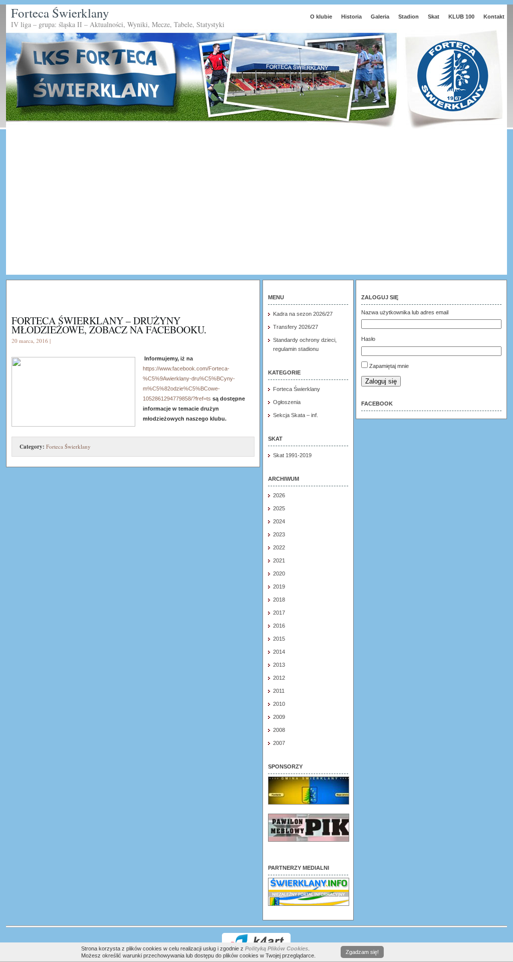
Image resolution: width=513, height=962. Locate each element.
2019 (279, 587)
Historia (351, 17)
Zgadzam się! (362, 952)
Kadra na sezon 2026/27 (303, 314)
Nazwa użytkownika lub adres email (404, 312)
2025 (279, 508)
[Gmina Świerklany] (308, 803)
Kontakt (493, 17)
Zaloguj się (381, 381)
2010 (279, 704)
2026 (279, 495)
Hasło (368, 339)
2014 (279, 652)
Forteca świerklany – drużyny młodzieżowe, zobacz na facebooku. (109, 325)
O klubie (321, 17)
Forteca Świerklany (60, 13)
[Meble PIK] (308, 840)
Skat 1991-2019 (292, 455)
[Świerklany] (308, 904)
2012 (279, 678)
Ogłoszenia (287, 402)
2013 (279, 665)
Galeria (380, 17)
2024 (279, 521)
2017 (279, 613)
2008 (279, 730)
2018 (279, 600)
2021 (279, 560)
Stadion (408, 17)
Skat (433, 17)
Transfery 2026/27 (295, 327)
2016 (279, 626)
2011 (279, 691)
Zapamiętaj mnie (389, 366)
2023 (279, 534)
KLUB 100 (461, 17)
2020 (279, 573)
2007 (279, 743)
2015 (279, 639)
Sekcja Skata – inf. (295, 415)
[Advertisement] (256, 204)
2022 (279, 547)
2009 (279, 717)
